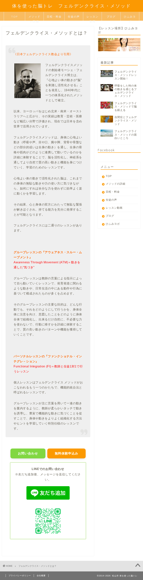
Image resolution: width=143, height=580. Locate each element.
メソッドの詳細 (34, 18)
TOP (14, 16)
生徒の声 (74, 16)
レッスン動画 (92, 18)
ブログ (111, 16)
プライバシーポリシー (20, 575)
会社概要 (41, 575)
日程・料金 (54, 16)
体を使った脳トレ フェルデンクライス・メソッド (71, 6)
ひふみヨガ (130, 18)
